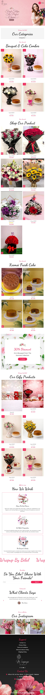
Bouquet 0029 (33, 155)
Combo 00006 (33, 444)
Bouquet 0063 (33, 188)
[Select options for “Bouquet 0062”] (2, 219)
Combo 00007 (12, 444)
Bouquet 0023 (11, 155)
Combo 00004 (33, 112)
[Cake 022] (11, 314)
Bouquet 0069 (33, 221)
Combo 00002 (33, 78)
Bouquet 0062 (11, 221)
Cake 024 (12, 297)
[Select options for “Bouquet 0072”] (2, 253)
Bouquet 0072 (11, 255)
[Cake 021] (33, 314)
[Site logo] (4, 2)
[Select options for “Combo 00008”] (24, 406)
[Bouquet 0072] (11, 240)
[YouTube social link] (23, 668)
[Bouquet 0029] (33, 140)
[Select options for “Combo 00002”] (24, 76)
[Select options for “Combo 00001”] (2, 76)
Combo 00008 (33, 408)
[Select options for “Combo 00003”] (2, 110)
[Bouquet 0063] (33, 173)
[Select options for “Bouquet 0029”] (24, 153)
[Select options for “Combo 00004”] (24, 110)
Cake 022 (12, 328)
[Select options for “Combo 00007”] (2, 442)
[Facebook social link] (20, 668)
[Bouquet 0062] (11, 205)
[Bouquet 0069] (33, 205)
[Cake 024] (11, 282)
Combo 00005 (12, 477)
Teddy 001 (12, 412)
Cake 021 (33, 328)
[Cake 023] (33, 282)
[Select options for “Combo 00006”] (24, 442)
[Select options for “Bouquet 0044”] (2, 186)
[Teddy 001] (11, 395)
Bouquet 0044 (11, 188)
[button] (2, 294)
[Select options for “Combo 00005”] (2, 475)
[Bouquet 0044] (11, 173)
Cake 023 (33, 297)
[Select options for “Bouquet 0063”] (24, 186)
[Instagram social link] (21, 668)
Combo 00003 (11, 112)
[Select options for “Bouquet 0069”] (24, 219)
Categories (22, 37)
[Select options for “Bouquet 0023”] (2, 153)
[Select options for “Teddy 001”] (2, 410)
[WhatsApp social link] (25, 668)
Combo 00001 (11, 78)
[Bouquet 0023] (11, 140)
